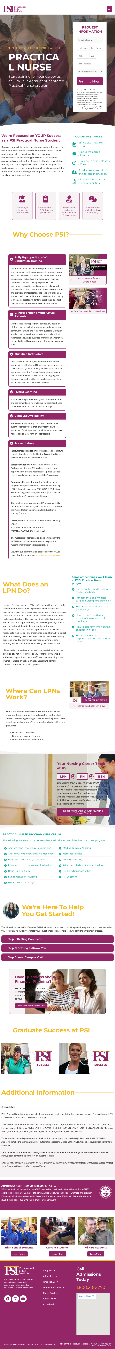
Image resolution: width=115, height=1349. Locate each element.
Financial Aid (49, 1281)
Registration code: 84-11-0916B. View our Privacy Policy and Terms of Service (85, 1345)
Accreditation (49, 1304)
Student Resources (52, 1287)
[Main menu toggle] (109, 9)
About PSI (48, 1298)
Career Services (50, 1293)
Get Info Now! (90, 81)
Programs (47, 1270)
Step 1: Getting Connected (25, 939)
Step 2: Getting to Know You (27, 948)
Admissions (48, 1276)
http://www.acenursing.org (49, 555)
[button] (88, 265)
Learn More (19, 1254)
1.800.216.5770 (90, 1287)
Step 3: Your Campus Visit (25, 957)
